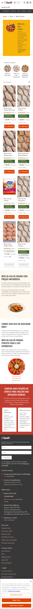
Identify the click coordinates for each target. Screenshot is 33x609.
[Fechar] (31, 581)
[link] (5, 7)
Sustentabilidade (7, 577)
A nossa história (6, 571)
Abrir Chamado (9, 520)
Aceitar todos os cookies (16, 605)
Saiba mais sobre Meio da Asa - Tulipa (22, 51)
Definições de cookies (17, 595)
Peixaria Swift (5, 534)
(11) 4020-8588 (9, 476)
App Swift (4, 560)
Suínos (23, 11)
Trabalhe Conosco (7, 537)
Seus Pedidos (5, 551)
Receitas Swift (6, 528)
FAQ (2, 554)
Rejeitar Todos (16, 600)
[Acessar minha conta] (27, 2)
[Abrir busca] (24, 2)
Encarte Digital (6, 563)
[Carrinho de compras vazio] (30, 2)
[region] (16, 594)
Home (5, 16)
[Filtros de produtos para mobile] (29, 82)
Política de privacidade (9, 540)
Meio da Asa (20, 16)
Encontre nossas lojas (8, 574)
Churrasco (6, 11)
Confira (16, 378)
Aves (18, 11)
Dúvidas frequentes (7, 543)
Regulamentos (6, 557)
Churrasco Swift (6, 531)
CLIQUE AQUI (9, 496)
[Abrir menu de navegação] (2, 3)
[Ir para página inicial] (8, 2)
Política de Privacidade (14, 591)
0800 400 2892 (15, 507)
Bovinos (13, 11)
